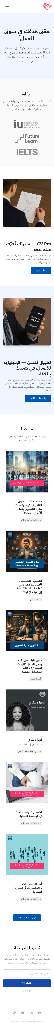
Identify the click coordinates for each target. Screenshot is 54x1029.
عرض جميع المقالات (27, 918)
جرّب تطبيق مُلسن (38, 398)
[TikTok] (14, 1013)
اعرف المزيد (41, 270)
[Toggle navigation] (7, 6)
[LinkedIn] (40, 1013)
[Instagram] (31, 1013)
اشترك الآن (27, 983)
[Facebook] (23, 1013)
